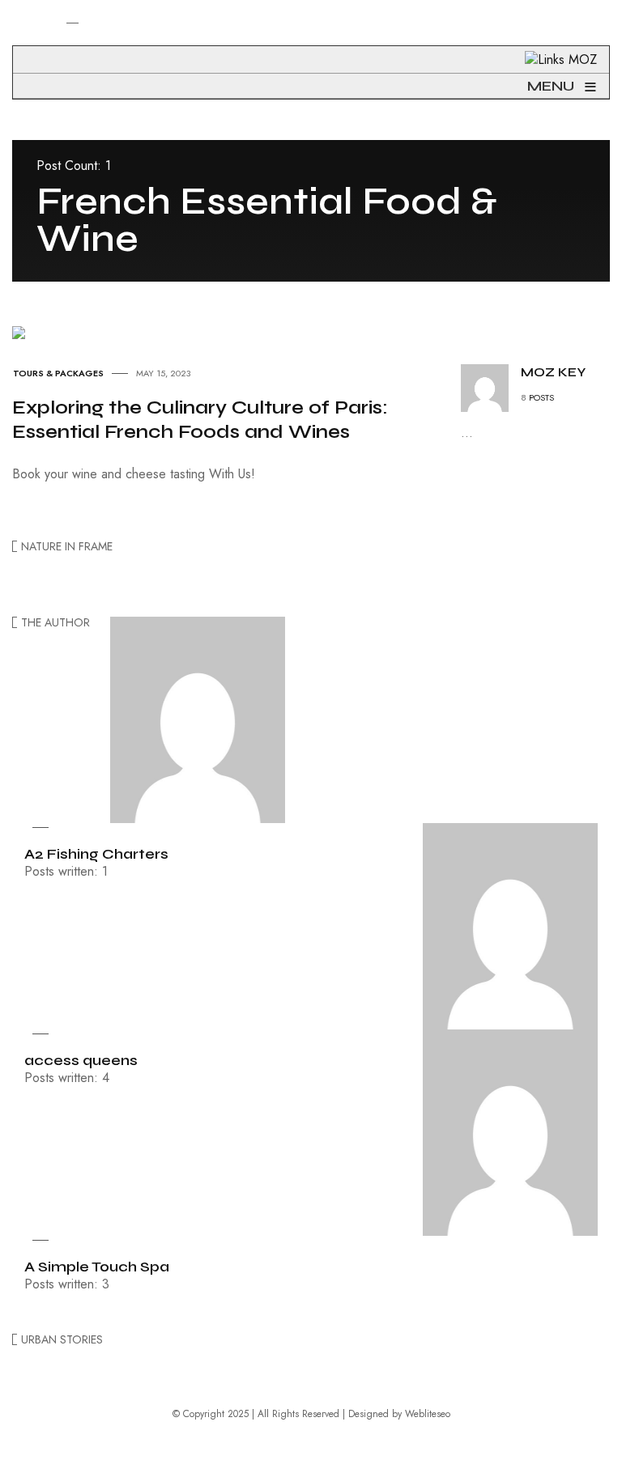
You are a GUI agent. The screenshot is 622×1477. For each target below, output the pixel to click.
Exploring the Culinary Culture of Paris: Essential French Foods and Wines (200, 420)
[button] (23, 47)
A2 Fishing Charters (96, 854)
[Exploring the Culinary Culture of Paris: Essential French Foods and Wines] (18, 330)
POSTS (541, 397)
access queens (81, 1060)
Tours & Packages (58, 373)
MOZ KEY (553, 372)
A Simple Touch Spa (96, 1266)
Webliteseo (427, 1414)
